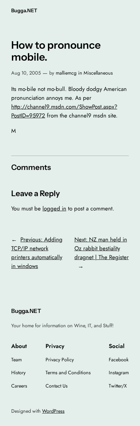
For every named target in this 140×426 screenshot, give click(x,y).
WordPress (53, 411)
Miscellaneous (98, 72)
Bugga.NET (24, 10)
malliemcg (66, 72)
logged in (54, 208)
